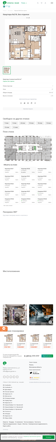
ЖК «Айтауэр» (6, 413)
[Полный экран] (50, 137)
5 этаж (14, 123)
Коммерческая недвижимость (38, 424)
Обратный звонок (47, 356)
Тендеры (11, 422)
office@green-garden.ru (9, 371)
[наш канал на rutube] (10, 376)
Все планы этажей (8, 205)
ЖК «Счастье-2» (7, 411)
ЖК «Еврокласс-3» (7, 416)
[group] (28, 42)
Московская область (35, 367)
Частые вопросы (29, 422)
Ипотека (25, 424)
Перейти (7, 172)
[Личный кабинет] (45, 3)
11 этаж (15, 127)
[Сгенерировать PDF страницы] (24, 103)
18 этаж (40, 123)
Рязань (31, 365)
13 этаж (48, 123)
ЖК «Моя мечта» (7, 396)
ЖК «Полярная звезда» (9, 398)
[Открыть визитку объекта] (21, 103)
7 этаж (6, 123)
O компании (19, 422)
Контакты (38, 422)
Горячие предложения (10, 424)
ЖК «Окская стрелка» (8, 391)
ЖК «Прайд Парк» (7, 400)
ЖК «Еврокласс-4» (7, 394)
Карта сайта (6, 426)
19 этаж (31, 123)
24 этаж (23, 123)
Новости (5, 422)
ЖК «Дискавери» (7, 389)
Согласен (48, 437)
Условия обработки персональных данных (40, 382)
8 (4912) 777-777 (31, 356)
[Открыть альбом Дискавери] (31, 103)
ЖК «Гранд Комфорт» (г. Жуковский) (12, 409)
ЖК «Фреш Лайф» (7, 418)
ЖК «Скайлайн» (7, 385)
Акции (20, 424)
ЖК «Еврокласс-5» (7, 402)
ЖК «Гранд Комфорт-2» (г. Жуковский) (13, 407)
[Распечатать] (28, 103)
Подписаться (4, 330)
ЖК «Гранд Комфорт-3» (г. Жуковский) (13, 405)
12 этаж (7, 127)
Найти (16, 172)
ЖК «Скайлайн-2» (7, 387)
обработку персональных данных (32, 436)
